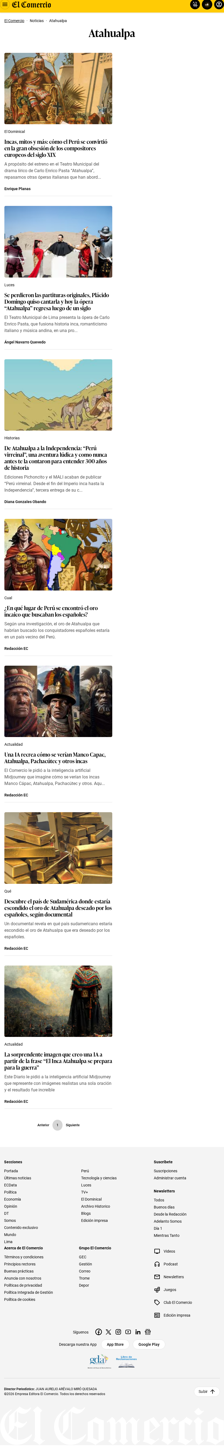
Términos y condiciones (23, 1257)
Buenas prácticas (19, 1271)
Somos (10, 1220)
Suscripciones (165, 1171)
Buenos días (164, 1207)
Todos (159, 1200)
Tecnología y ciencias (99, 1178)
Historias (12, 438)
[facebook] (98, 1332)
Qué (7, 891)
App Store (115, 1344)
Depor (84, 1285)
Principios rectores (20, 1264)
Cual (8, 598)
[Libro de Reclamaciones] (126, 1361)
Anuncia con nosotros (22, 1278)
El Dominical (14, 131)
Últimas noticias (17, 1178)
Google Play (149, 1344)
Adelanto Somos (168, 1221)
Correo (84, 1271)
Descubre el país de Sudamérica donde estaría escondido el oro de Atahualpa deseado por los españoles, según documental (58, 907)
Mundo (10, 1234)
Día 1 (158, 1228)
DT (6, 1213)
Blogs (86, 1213)
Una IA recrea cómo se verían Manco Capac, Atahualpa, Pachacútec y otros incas (55, 757)
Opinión (10, 1206)
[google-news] (148, 1332)
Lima (8, 1242)
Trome (84, 1278)
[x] (108, 1332)
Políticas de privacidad (23, 1285)
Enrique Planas (17, 189)
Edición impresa (94, 1220)
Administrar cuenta (170, 1178)
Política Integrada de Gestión (28, 1292)
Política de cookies (19, 1299)
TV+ (84, 1192)
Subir (203, 1391)
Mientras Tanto (166, 1235)
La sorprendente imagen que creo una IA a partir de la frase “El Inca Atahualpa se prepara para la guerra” (58, 1060)
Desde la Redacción (170, 1214)
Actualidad (13, 744)
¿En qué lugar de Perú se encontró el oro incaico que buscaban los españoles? (51, 611)
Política (10, 1192)
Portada (11, 1171)
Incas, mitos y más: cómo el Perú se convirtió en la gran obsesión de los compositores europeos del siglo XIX (55, 148)
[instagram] (118, 1332)
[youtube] (128, 1332)
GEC (82, 1257)
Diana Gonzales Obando (25, 502)
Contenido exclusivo (21, 1227)
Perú (85, 1171)
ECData (10, 1185)
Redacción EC (16, 648)
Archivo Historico (95, 1206)
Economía (12, 1199)
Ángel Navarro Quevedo (25, 342)
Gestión (85, 1264)
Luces (9, 285)
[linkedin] (138, 1332)
